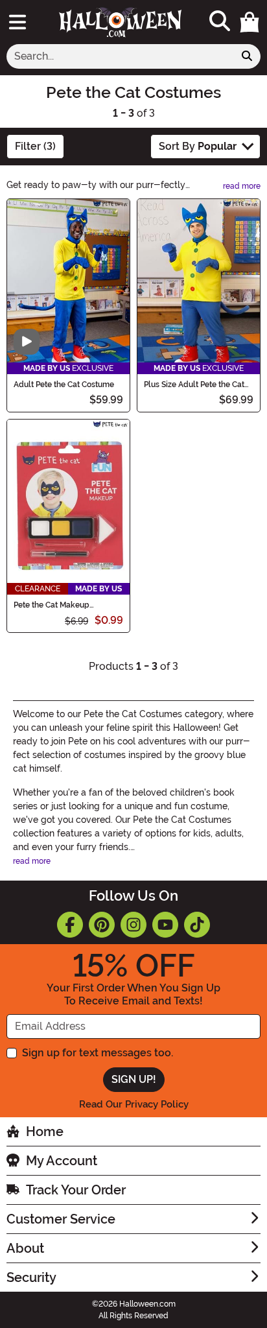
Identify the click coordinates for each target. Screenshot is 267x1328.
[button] (249, 22)
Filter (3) (35, 146)
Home (45, 1131)
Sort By (198, 146)
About (25, 1248)
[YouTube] (165, 925)
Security (31, 1277)
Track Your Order (76, 1190)
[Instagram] (133, 925)
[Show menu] (17, 22)
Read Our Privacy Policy (134, 1104)
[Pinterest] (102, 925)
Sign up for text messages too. (97, 1053)
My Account (61, 1160)
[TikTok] (197, 925)
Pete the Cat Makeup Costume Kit (51, 605)
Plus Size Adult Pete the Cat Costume (194, 384)
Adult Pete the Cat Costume (64, 384)
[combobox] (120, 56)
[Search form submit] (247, 56)
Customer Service (60, 1219)
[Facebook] (70, 925)
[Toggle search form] (219, 21)
